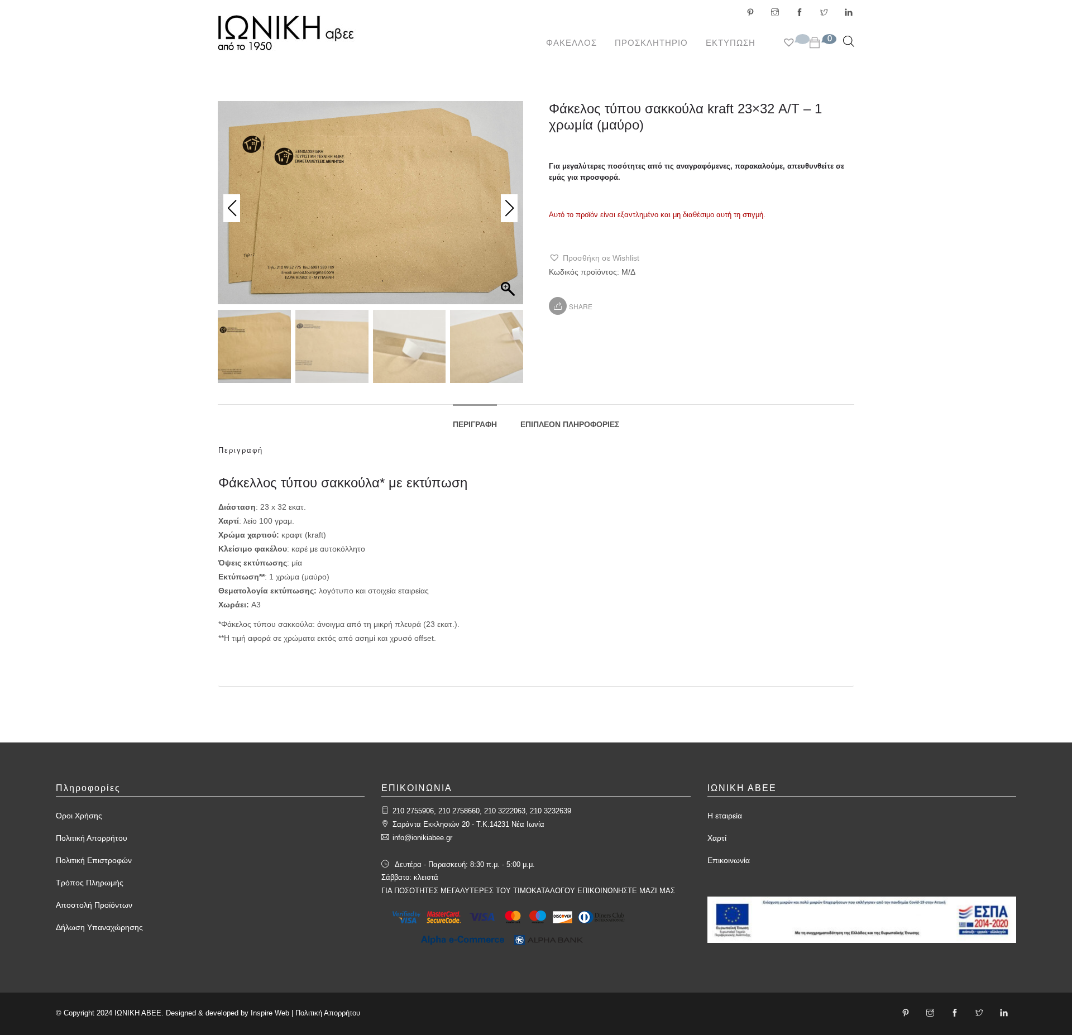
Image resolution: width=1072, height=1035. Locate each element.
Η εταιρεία (724, 815)
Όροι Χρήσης (79, 815)
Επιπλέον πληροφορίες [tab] (569, 424)
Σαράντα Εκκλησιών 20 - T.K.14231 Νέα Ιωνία (468, 824)
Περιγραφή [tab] (475, 424)
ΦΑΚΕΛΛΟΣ (571, 42)
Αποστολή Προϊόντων (94, 904)
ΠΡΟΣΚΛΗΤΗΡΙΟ (651, 42)
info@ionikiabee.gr (422, 837)
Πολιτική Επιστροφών (94, 860)
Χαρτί (716, 837)
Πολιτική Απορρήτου (91, 837)
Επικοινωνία (728, 860)
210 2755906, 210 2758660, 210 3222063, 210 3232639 (482, 811)
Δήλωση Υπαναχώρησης (99, 927)
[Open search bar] (848, 41)
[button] (594, 258)
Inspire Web (270, 1013)
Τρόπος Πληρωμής (89, 882)
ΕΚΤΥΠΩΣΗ (730, 42)
